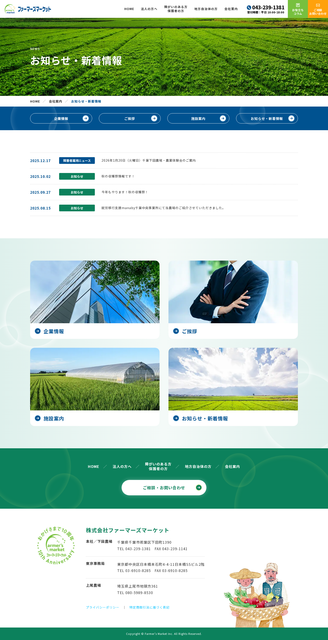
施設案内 (198, 118)
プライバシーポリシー (102, 607)
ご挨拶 (129, 118)
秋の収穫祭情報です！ (118, 176)
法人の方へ (149, 8)
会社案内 (231, 8)
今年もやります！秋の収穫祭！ (125, 192)
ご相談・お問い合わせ (164, 487)
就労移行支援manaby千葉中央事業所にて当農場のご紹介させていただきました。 (164, 208)
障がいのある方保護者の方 (176, 8)
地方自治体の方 (206, 8)
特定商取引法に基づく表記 (149, 607)
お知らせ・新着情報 (267, 118)
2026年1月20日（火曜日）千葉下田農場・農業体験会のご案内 (149, 160)
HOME (129, 8)
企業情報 (61, 118)
